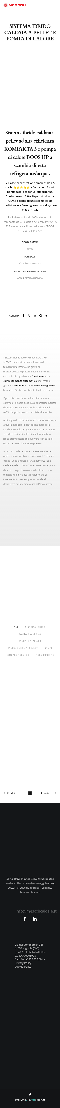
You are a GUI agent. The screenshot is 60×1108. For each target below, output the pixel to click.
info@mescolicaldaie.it (36, 911)
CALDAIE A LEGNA (30, 634)
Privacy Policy (23, 963)
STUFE (48, 648)
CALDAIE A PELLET (30, 641)
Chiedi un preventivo (30, 263)
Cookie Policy (23, 966)
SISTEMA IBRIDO (35, 627)
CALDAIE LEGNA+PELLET (23, 648)
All (16, 627)
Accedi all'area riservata (30, 277)
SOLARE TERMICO (19, 655)
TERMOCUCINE (45, 655)
